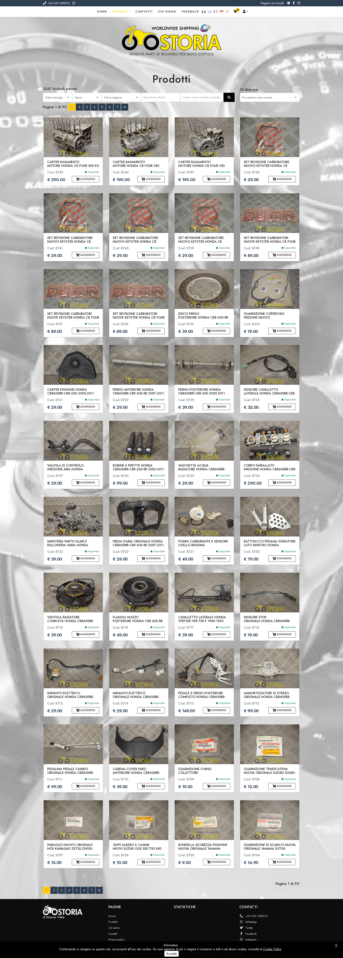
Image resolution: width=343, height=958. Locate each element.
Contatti (143, 11)
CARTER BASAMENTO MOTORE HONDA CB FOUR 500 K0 (73, 164)
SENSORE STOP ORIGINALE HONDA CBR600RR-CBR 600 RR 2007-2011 (267, 619)
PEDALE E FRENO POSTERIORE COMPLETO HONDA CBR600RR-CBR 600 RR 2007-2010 (201, 695)
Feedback (190, 11)
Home (102, 11)
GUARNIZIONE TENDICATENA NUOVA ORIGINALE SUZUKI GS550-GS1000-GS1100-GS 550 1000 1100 (270, 771)
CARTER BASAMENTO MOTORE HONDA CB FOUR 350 (136, 164)
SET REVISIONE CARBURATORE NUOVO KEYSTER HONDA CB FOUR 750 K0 (266, 164)
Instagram (250, 940)
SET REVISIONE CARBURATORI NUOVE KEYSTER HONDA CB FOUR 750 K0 (270, 240)
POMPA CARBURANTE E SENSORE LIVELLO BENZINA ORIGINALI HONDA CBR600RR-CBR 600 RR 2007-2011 (204, 543)
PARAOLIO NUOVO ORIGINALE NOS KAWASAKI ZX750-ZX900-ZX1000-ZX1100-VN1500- (70, 847)
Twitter (249, 928)
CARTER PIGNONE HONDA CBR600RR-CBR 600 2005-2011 (70, 392)
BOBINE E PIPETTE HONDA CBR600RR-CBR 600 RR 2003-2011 (138, 468)
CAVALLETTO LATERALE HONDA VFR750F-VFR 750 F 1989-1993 (202, 619)
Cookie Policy (272, 949)
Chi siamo (167, 11)
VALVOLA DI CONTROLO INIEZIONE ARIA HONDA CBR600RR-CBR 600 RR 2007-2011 (72, 468)
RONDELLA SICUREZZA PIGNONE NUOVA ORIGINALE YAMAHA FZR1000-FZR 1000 (202, 847)
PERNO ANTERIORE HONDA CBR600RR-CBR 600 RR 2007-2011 (138, 392)
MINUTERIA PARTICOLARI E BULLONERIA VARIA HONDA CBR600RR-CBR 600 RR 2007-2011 (72, 543)
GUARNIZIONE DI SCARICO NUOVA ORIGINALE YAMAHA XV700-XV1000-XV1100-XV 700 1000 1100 (270, 847)
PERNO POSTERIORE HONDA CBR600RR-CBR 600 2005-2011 (201, 392)
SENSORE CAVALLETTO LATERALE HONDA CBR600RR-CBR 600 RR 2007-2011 (269, 392)
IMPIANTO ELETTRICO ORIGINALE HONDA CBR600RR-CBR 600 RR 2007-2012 (70, 695)
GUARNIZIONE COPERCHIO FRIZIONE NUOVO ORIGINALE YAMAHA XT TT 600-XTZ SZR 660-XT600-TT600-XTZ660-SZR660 (268, 316)
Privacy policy (116, 940)
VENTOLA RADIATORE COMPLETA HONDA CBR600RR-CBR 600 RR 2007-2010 (70, 619)
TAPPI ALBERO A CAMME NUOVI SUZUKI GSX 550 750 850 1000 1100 (137, 847)
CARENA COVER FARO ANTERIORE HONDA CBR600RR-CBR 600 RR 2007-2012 (136, 771)
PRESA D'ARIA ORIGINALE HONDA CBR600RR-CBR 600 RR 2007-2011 (138, 543)
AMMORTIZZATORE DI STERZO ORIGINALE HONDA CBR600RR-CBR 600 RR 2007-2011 (267, 695)
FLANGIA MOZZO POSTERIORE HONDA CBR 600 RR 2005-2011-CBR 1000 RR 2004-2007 (138, 619)
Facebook (251, 934)
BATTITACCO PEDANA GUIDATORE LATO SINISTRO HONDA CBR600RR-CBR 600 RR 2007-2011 (270, 543)
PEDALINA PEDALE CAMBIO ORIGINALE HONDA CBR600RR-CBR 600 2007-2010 (70, 771)
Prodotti (121, 11)
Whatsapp (251, 922)
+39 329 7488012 (59, 3)
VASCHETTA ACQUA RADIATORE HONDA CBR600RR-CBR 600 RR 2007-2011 (201, 468)
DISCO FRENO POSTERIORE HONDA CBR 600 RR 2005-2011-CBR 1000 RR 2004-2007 (203, 316)
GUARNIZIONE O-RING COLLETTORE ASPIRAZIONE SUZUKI (195, 771)
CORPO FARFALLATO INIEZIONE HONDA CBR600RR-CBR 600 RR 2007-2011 (269, 468)
